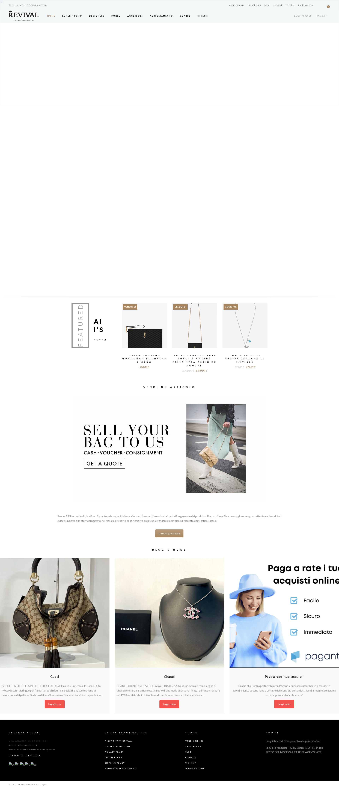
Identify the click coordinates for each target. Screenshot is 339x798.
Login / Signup (302, 16)
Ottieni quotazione (169, 533)
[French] (17, 764)
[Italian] (22, 764)
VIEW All (100, 340)
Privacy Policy (114, 752)
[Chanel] (169, 613)
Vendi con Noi (236, 5)
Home (51, 16)
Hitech (203, 16)
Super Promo (72, 16)
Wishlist (290, 5)
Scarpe (185, 16)
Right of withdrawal (118, 741)
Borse (115, 16)
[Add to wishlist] (133, 323)
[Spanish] (34, 764)
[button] (5, 53)
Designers (97, 16)
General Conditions (117, 746)
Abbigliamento (161, 16)
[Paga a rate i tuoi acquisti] (284, 613)
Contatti (277, 5)
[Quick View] (155, 323)
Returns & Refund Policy (121, 768)
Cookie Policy (113, 757)
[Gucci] (54, 613)
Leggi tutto (144, 330)
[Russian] (28, 764)
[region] (169, 53)
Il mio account (306, 5)
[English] (12, 764)
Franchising (254, 5)
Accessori (135, 16)
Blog (266, 5)
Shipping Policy (115, 763)
